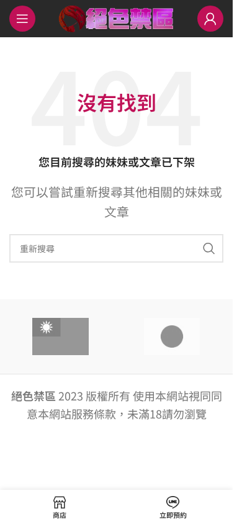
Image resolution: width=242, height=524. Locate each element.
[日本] (172, 336)
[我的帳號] (210, 18)
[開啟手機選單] (22, 18)
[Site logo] (116, 17)
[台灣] (61, 336)
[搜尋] (209, 248)
